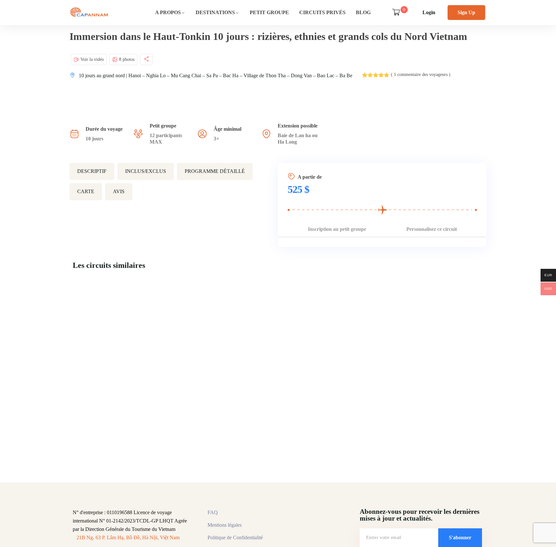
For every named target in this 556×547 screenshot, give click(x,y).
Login (428, 12)
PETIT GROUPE (269, 12)
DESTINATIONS (215, 12)
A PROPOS (168, 12)
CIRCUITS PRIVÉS (322, 12)
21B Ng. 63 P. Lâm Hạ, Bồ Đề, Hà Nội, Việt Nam (128, 537)
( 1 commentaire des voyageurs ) (420, 74)
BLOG (363, 12)
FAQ (213, 512)
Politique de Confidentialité (235, 537)
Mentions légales (225, 525)
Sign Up (466, 12)
